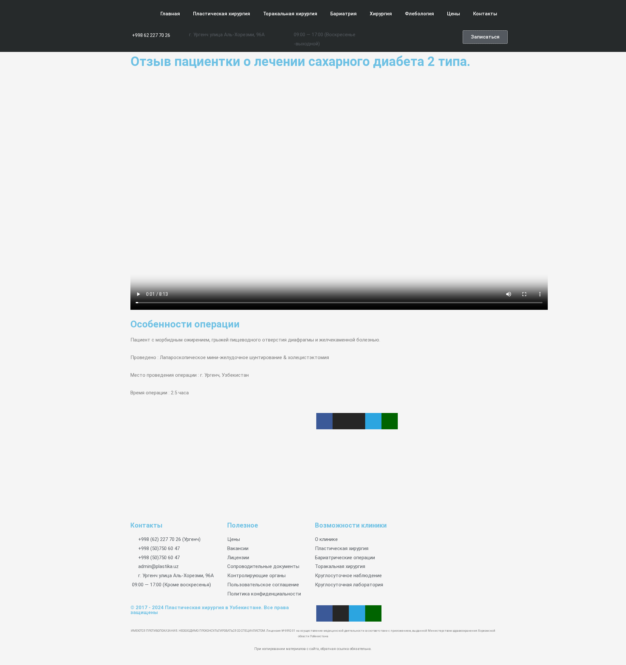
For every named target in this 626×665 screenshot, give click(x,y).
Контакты (485, 14)
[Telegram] (432, 36)
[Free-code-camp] (445, 36)
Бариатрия (343, 14)
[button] (485, 37)
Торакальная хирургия (290, 14)
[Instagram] (406, 36)
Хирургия (381, 14)
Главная (170, 14)
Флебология (419, 14)
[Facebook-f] (393, 36)
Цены (453, 14)
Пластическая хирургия (221, 14)
